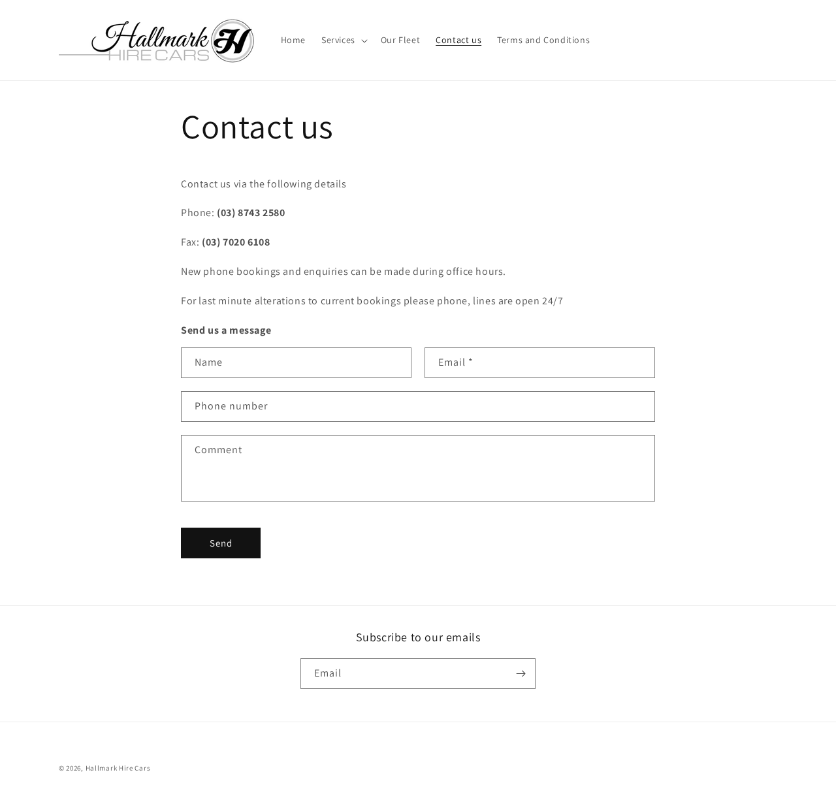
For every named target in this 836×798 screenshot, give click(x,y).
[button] (343, 40)
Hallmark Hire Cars (118, 768)
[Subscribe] (520, 673)
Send (221, 543)
